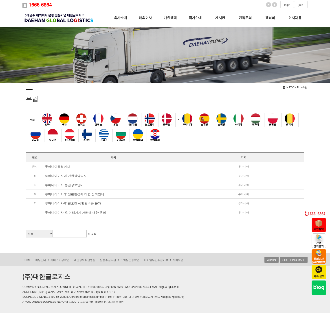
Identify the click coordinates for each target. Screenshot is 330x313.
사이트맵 (178, 260)
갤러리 (270, 18)
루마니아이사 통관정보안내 (64, 185)
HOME (26, 260)
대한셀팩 (170, 18)
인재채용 (294, 18)
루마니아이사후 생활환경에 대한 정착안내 (74, 194)
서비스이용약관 (60, 260)
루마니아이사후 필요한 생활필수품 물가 (73, 203)
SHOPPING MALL (293, 260)
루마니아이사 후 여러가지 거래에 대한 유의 (75, 212)
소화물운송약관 (130, 260)
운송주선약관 (108, 260)
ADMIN (271, 260)
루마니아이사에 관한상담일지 (66, 175)
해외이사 (145, 18)
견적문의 (245, 18)
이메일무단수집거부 (156, 260)
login (287, 5)
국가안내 (195, 18)
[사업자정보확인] (114, 301)
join (301, 5)
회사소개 (120, 18)
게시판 (220, 18)
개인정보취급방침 (84, 260)
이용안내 (40, 260)
